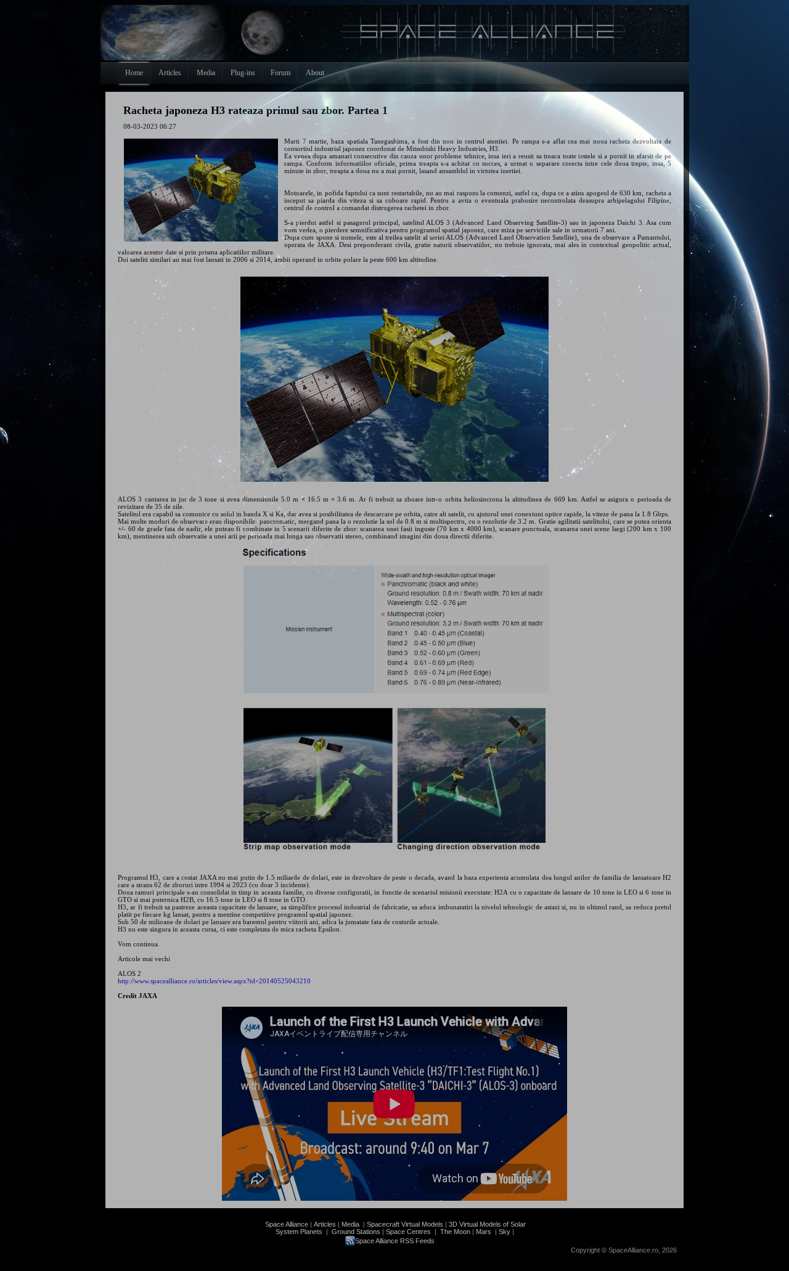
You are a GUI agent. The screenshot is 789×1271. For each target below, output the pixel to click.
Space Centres (408, 1231)
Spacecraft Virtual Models (405, 1224)
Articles (325, 1224)
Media (350, 1224)
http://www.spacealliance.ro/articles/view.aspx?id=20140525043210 (214, 981)
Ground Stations (356, 1231)
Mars (483, 1231)
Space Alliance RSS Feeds (395, 1241)
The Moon (454, 1231)
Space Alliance (286, 1224)
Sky (504, 1231)
